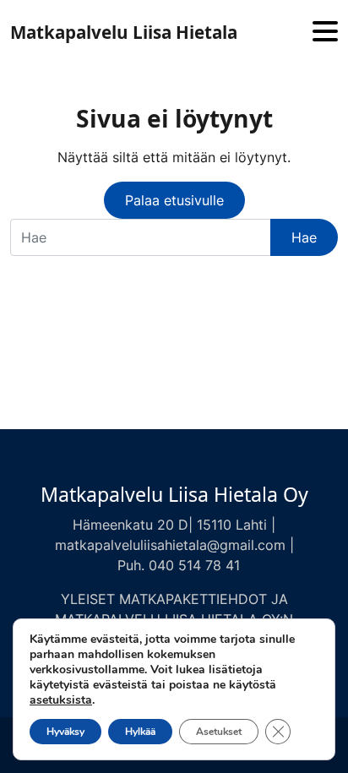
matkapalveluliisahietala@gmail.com (170, 544)
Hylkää (140, 731)
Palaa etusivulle (174, 200)
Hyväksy (65, 731)
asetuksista (61, 700)
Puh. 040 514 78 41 (178, 565)
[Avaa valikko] (325, 32)
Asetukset (219, 731)
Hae (304, 237)
